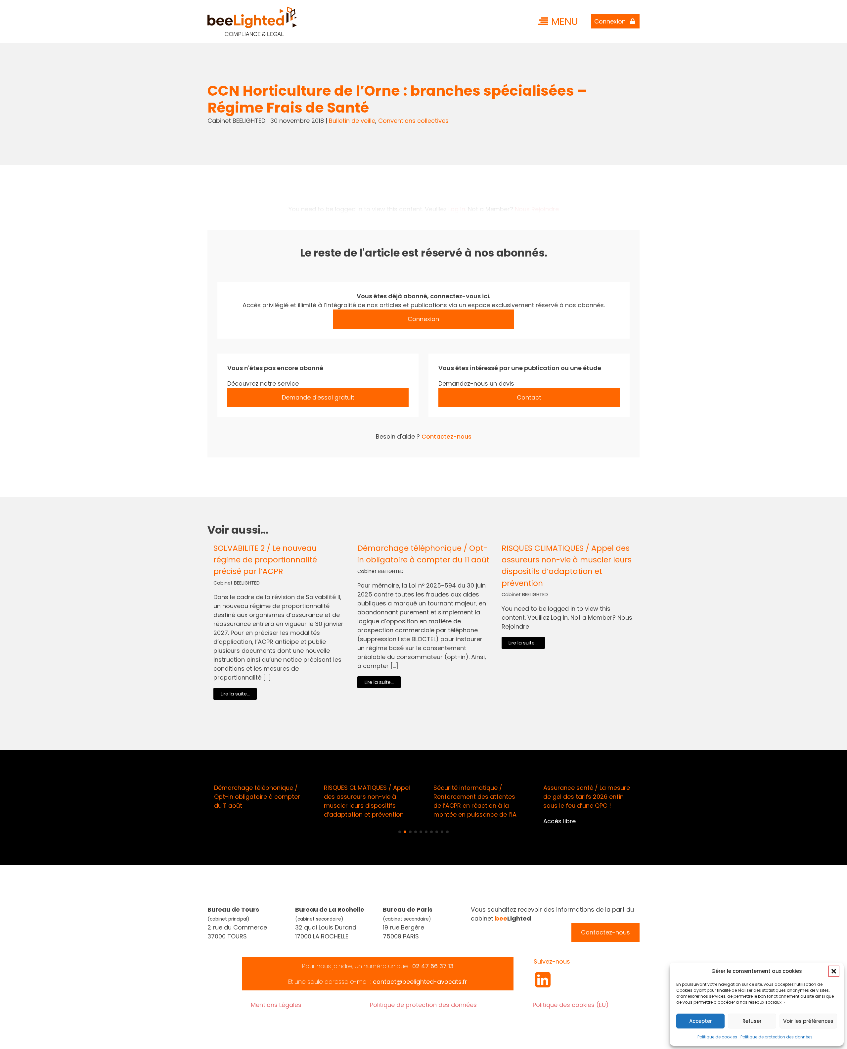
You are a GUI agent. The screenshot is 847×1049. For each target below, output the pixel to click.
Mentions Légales (276, 1005)
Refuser (752, 1021)
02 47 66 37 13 (433, 966)
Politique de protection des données (776, 1037)
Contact (529, 397)
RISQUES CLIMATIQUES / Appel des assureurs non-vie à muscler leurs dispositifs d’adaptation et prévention (567, 565)
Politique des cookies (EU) (571, 1005)
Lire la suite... (235, 694)
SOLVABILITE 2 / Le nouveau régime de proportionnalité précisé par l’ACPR (265, 560)
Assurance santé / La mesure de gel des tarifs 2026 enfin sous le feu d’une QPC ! (586, 797)
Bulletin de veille (352, 121)
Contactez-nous (446, 436)
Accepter (700, 1021)
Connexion (423, 319)
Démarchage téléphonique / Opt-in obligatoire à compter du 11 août (423, 554)
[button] (833, 971)
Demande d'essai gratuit (318, 397)
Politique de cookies (717, 1037)
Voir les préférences (808, 1021)
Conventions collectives (413, 121)
